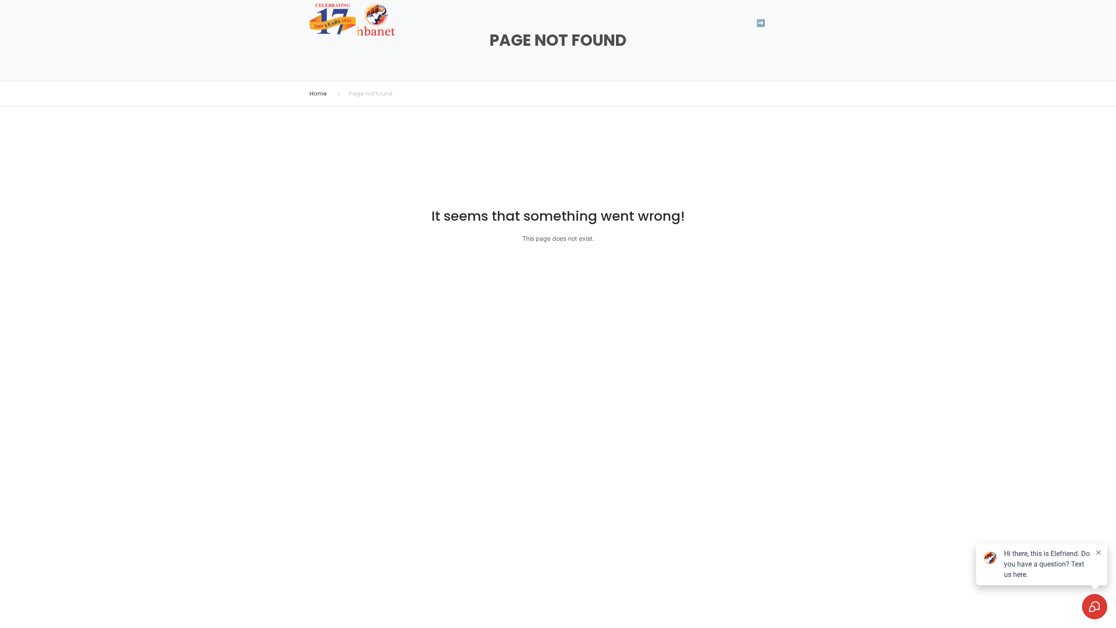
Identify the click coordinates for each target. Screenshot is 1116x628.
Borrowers (500, 23)
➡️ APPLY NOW (781, 23)
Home (318, 93)
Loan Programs (437, 23)
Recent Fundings (612, 23)
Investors (551, 23)
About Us (672, 23)
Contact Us (723, 23)
